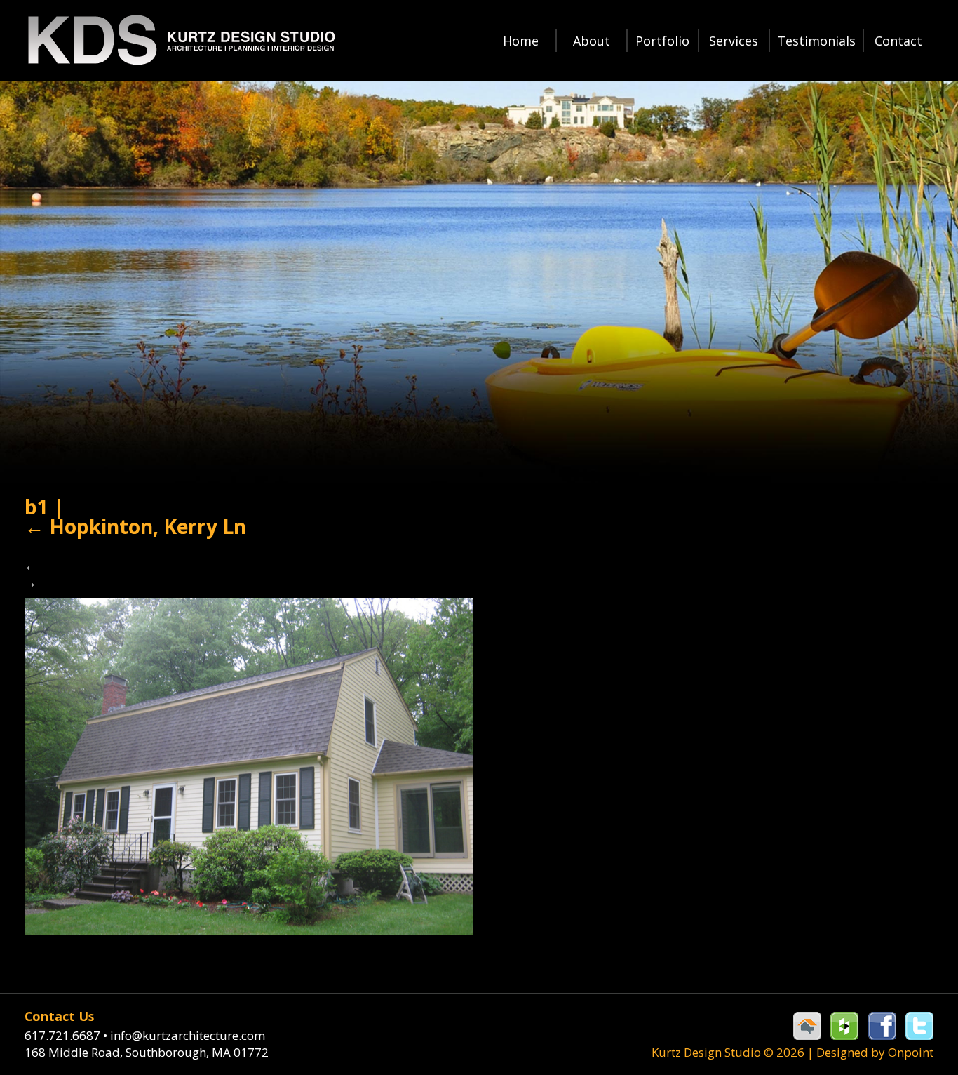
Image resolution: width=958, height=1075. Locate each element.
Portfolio (662, 40)
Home (521, 40)
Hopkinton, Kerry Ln (135, 526)
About (591, 40)
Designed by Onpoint (874, 1052)
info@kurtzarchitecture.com (187, 1035)
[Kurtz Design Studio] (180, 40)
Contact (898, 40)
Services (733, 40)
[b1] (249, 764)
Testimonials (816, 40)
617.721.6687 (66, 1035)
